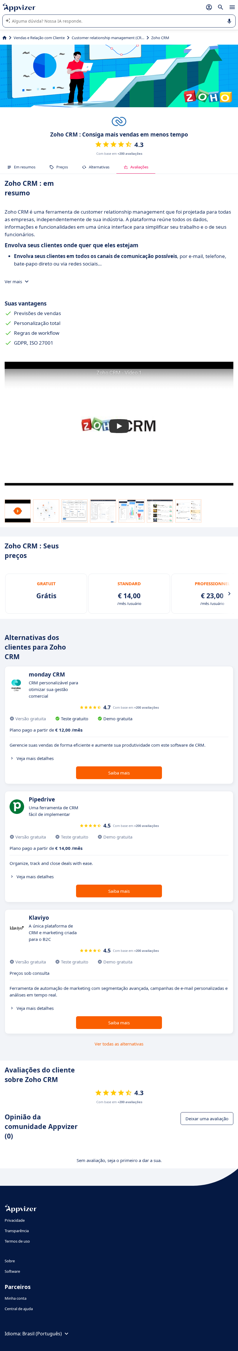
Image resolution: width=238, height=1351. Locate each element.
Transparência (17, 1230)
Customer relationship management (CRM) (108, 37)
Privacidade (15, 1220)
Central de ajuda (19, 1308)
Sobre (10, 1260)
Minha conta (15, 1298)
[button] (119, 426)
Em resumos (24, 167)
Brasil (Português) (42, 1333)
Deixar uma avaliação (206, 1118)
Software (12, 1271)
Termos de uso (17, 1241)
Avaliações (139, 167)
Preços (62, 167)
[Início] (4, 38)
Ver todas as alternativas (119, 1044)
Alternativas (99, 167)
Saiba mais (119, 773)
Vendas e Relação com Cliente (39, 37)
